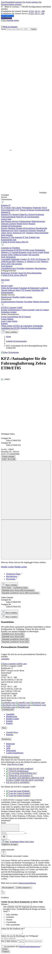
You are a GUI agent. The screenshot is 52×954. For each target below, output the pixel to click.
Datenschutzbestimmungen (29, 946)
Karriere (4, 323)
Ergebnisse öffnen (17, 842)
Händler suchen (20, 567)
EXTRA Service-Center (10, 757)
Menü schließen (11, 332)
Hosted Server (22, 224)
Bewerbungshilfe (35, 328)
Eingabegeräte (41, 228)
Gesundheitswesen (8, 268)
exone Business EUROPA (11, 250)
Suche (3, 29)
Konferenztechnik (42, 210)
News (4, 728)
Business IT (5, 205)
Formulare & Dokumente (29, 288)
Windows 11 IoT (33, 261)
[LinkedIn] (15, 702)
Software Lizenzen (8, 224)
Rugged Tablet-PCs (20, 214)
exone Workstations (37, 250)
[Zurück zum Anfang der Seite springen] (3, 853)
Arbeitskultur (38, 326)
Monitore (11, 228)
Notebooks (37, 208)
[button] (2, 847)
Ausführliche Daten (21, 588)
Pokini (14, 321)
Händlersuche (6, 18)
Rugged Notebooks (36, 214)
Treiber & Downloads (9, 288)
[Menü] (11, 150)
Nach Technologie (8, 257)
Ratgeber (19, 302)
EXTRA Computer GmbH (11, 307)
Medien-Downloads (41, 302)
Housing (31, 224)
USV (17, 210)
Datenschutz (11, 750)
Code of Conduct (42, 310)
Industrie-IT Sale (21, 237)
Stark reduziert (7, 235)
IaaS (3, 221)
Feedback (5, 952)
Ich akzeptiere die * (23, 946)
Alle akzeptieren (8, 888)
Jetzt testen (5, 280)
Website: (4, 904)
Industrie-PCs (6, 214)
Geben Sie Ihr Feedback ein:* (13, 928)
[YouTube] (15, 707)
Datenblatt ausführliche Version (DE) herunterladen (20, 593)
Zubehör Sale (34, 237)
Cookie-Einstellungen (14, 753)
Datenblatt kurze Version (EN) (13, 637)
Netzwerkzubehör (41, 233)
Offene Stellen (6, 326)
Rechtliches (6, 739)
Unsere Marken (7, 319)
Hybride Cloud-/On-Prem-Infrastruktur (26, 273)
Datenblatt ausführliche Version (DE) (15, 639)
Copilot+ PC (25, 259)
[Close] (10, 827)
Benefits (24, 328)
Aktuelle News (12, 732)
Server (44, 208)
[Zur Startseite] (5, 149)
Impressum (10, 744)
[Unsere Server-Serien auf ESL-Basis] (14, 275)
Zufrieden (10, 917)
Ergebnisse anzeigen (9, 844)
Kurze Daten (6, 588)
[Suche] (26, 833)
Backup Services (11, 221)
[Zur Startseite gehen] (10, 20)
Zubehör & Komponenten (11, 226)
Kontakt (4, 310)
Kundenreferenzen (8, 302)
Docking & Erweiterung (25, 228)
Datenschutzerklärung (27, 883)
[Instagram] (31, 705)
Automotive (29, 268)
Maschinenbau (40, 268)
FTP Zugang (26, 290)
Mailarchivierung (38, 221)
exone (3, 321)
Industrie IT (5, 212)
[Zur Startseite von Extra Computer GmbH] (14, 664)
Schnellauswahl (7, 710)
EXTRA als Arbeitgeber (22, 326)
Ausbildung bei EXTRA (11, 328)
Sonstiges (30, 233)
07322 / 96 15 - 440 (36, 13)
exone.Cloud (6, 219)
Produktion (5, 312)
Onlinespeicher (25, 221)
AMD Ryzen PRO (8, 261)
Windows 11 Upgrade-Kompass (14, 252)
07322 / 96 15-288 (8, 459)
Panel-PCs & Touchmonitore (27, 217)
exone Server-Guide (35, 252)
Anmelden (5, 659)
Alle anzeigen (33, 255)
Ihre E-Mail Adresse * (10, 941)
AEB (8, 748)
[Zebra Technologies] (10, 352)
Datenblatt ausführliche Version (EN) (15, 642)
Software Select (14, 290)
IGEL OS (34, 259)
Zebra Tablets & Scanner (18, 255)
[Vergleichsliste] (26, 539)
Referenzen (5, 273)
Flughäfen (20, 268)
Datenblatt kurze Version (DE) (13, 634)
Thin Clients (16, 208)
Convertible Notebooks (10, 259)
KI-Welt (25, 250)
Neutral (9, 920)
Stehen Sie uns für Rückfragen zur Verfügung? (19, 936)
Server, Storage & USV (16, 233)
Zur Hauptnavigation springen (21, 3)
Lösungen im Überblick (10, 248)
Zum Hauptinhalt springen (11, 2)
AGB (8, 746)
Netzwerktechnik (8, 210)
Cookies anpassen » (23, 888)
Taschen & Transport (27, 230)
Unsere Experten (28, 310)
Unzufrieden (11, 922)
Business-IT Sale (8, 237)
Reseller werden (7, 16)
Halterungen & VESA (10, 230)
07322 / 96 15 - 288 (37, 11)
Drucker (4, 228)
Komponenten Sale (8, 240)
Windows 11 (21, 261)
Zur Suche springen (30, 2)
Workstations (27, 208)
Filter (7, 842)
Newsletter (28, 302)
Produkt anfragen (8, 456)
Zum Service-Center (15, 764)
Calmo (9, 321)
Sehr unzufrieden (13, 925)
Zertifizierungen (14, 310)
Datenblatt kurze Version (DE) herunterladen (18, 590)
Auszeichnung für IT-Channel (19, 317)
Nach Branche (6, 266)
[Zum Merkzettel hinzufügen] (26, 490)
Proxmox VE (44, 259)
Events (3, 317)
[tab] (14, 574)
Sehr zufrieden (12, 914)
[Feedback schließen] (3, 892)
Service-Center (7, 286)
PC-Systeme (6, 208)
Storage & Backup (27, 210)
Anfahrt (13, 312)
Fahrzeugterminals (8, 217)
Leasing (29, 297)
